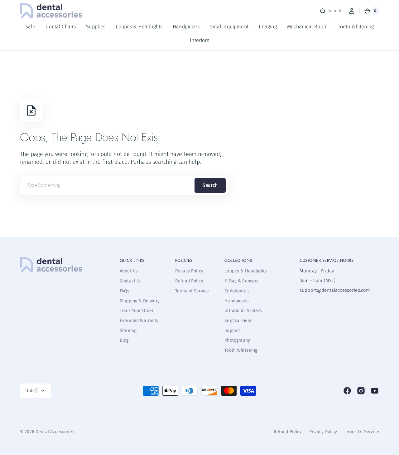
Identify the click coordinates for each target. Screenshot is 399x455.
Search (210, 185)
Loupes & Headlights (245, 271)
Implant (232, 330)
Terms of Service (192, 291)
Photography (237, 340)
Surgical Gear (238, 320)
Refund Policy (189, 281)
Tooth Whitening (240, 350)
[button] (330, 11)
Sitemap (128, 330)
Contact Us (131, 281)
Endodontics (237, 291)
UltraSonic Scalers (243, 310)
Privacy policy (323, 431)
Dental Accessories (55, 431)
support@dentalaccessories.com (331, 290)
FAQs (125, 291)
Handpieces (236, 301)
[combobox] (124, 185)
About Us (129, 271)
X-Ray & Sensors (241, 281)
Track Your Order (136, 310)
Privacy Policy (189, 271)
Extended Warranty (139, 320)
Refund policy (288, 431)
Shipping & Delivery (140, 301)
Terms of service (362, 431)
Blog (124, 340)
